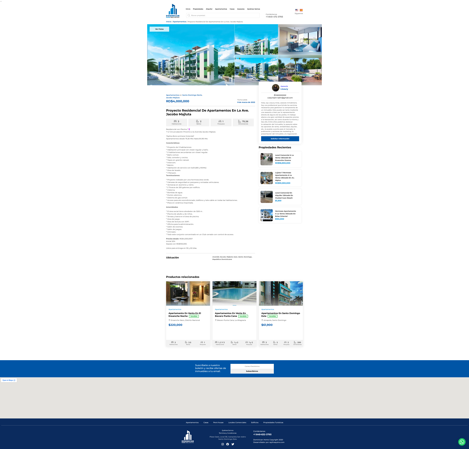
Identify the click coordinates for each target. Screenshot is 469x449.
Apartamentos (221, 9)
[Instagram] (294, 17)
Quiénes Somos (253, 9)
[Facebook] (298, 17)
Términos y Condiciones (227, 433)
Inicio (188, 9)
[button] (462, 442)
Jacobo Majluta (173, 98)
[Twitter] (302, 17)
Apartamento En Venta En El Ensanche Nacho (185, 314)
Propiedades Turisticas (273, 422)
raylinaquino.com (276, 442)
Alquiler (209, 9)
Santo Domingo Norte (192, 95)
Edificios (254, 422)
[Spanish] (301, 10)
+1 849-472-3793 (274, 17)
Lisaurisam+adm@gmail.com (280, 98)
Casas (232, 9)
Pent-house (218, 422)
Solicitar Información (280, 139)
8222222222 (281, 95)
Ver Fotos (159, 29)
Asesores (241, 9)
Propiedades (198, 9)
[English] (296, 10)
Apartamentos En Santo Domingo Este (280, 314)
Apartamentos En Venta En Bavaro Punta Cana (231, 314)
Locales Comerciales (237, 422)
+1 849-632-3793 (262, 434)
